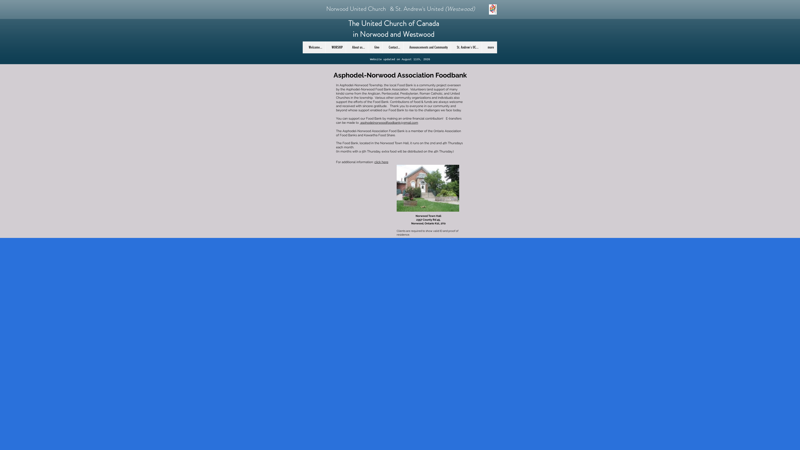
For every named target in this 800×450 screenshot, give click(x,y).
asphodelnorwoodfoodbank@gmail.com (389, 123)
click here (381, 162)
